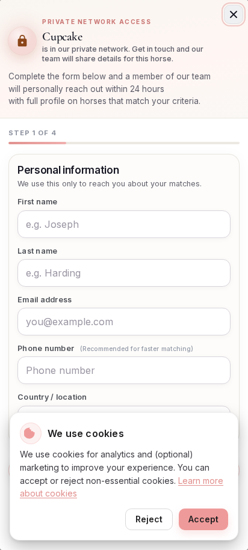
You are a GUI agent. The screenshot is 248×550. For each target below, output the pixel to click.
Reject (149, 519)
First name (37, 201)
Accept (203, 519)
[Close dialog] (233, 14)
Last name (37, 250)
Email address (44, 299)
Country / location (52, 397)
